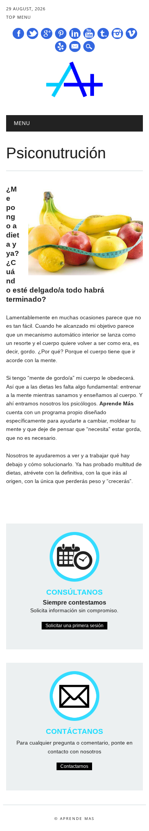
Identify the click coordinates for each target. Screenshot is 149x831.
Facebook (18, 33)
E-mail (75, 47)
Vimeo (131, 33)
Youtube (89, 33)
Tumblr (103, 33)
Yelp (60, 46)
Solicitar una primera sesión (74, 625)
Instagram (117, 33)
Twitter (32, 33)
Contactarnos (74, 766)
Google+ (46, 33)
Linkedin (75, 33)
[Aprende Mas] (74, 96)
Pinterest (60, 33)
